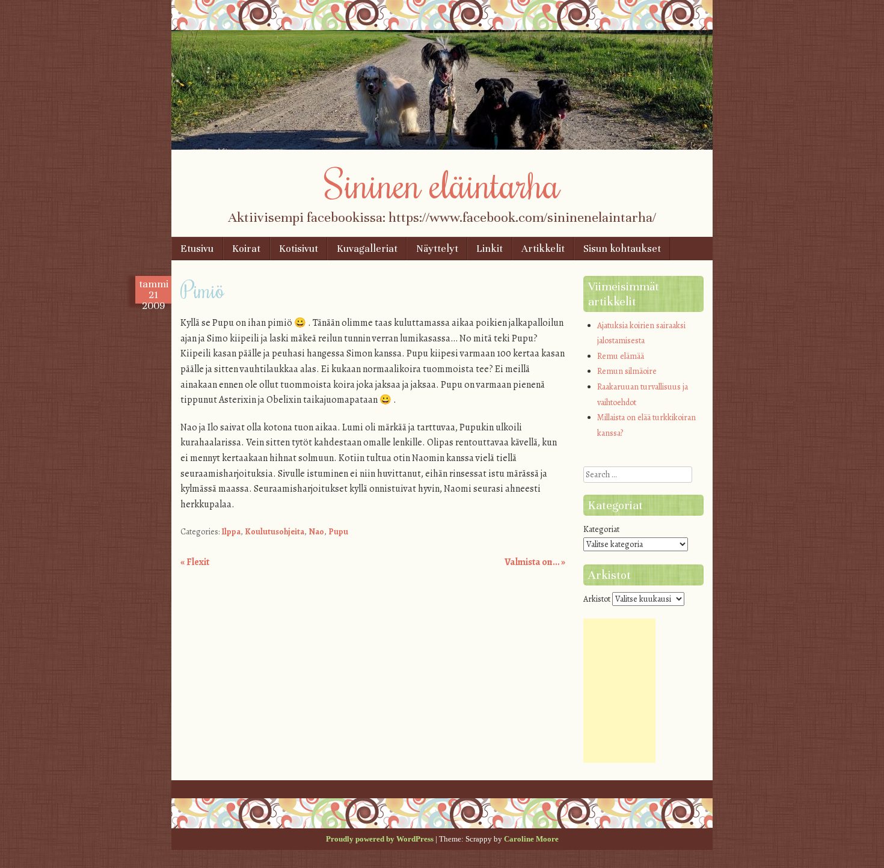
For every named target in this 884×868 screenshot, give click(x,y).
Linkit (489, 248)
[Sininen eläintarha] (442, 146)
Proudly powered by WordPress (380, 838)
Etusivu (196, 248)
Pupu (338, 531)
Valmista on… (535, 562)
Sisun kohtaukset (622, 248)
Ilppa (231, 531)
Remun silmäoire (627, 371)
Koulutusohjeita (274, 531)
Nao (316, 531)
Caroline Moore (531, 838)
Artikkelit (543, 248)
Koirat (246, 248)
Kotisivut (298, 248)
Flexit (194, 562)
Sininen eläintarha (442, 183)
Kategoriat (601, 529)
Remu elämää (620, 356)
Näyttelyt (437, 248)
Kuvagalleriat (367, 248)
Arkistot (596, 599)
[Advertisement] (619, 691)
